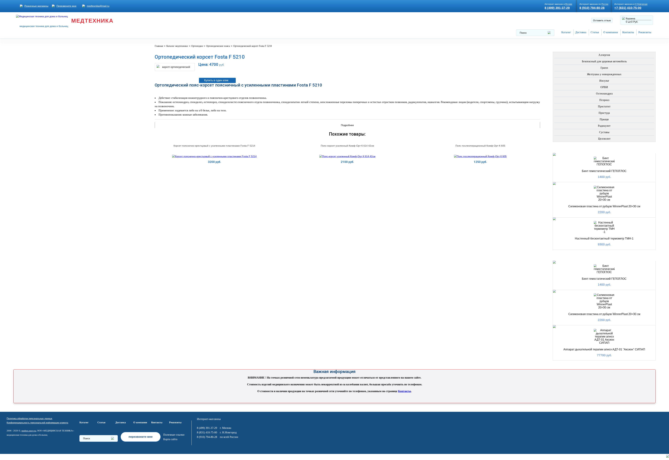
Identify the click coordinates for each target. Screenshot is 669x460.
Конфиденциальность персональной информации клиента (37, 422)
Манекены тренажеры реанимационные (56, 64)
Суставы (604, 132)
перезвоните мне (141, 436)
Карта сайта (170, 439)
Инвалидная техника (41, 123)
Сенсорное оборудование (46, 181)
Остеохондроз (604, 93)
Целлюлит (604, 138)
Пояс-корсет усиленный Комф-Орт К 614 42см (347, 145)
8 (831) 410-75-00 (207, 432)
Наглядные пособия (41, 190)
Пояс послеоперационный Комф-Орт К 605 (480, 145)
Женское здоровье (40, 106)
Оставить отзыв (602, 20)
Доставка (580, 32)
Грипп (604, 67)
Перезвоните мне (66, 6)
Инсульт (604, 80)
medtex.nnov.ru (28, 430)
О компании (610, 32)
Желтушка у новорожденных (604, 74)
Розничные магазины (36, 6)
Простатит (604, 106)
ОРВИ (604, 87)
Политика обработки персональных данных (29, 418)
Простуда (604, 112)
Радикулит (604, 125)
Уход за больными (40, 173)
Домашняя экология (42, 165)
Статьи (595, 32)
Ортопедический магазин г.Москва (52, 206)
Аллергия (604, 54)
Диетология (35, 89)
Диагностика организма (44, 131)
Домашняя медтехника (43, 73)
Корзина (630, 18)
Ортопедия (34, 81)
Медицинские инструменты (47, 140)
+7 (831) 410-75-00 (627, 8)
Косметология (37, 98)
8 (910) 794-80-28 (592, 8)
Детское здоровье (40, 114)
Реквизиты (644, 32)
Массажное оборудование (46, 156)
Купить (214, 170)
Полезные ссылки (173, 434)
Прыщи (604, 119)
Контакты (628, 32)
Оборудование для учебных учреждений (56, 198)
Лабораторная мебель (42, 148)
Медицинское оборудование (48, 48)
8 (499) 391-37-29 (557, 8)
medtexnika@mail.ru (98, 6)
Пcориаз (604, 100)
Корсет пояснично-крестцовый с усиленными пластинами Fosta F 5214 (214, 145)
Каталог (566, 32)
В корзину (368, 71)
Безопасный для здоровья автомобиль (604, 61)
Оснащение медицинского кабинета (53, 56)
